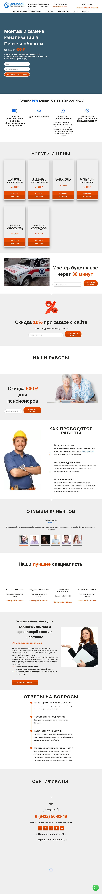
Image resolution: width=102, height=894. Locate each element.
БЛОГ (76, 11)
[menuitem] (27, 11)
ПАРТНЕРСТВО (63, 11)
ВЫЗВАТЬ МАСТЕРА (15, 195)
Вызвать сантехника (17, 74)
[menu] (51, 11)
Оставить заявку (90, 283)
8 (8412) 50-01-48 (88, 451)
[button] (27, 11)
